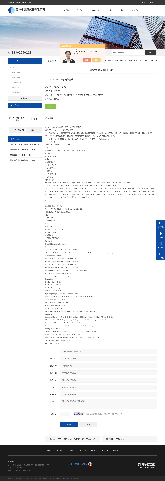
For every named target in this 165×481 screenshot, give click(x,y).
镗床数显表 (16, 92)
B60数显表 (15, 87)
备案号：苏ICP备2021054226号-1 (43, 478)
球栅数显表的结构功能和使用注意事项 (23, 160)
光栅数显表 (16, 72)
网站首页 (67, 10)
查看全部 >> (25, 98)
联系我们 (152, 2)
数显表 (15, 67)
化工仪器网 (63, 478)
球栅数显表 (16, 77)
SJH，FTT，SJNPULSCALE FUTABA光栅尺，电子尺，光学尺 (75, 439)
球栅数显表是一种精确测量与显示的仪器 (24, 150)
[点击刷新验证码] (78, 414)
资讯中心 (120, 10)
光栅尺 (33, 130)
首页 (109, 60)
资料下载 (108, 10)
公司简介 (143, 2)
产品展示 (93, 10)
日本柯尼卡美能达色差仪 (17, 131)
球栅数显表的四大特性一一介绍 (21, 155)
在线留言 (50, 107)
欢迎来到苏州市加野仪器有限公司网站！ (20, 2)
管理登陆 (70, 478)
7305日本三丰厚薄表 (116, 439)
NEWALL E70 (16, 82)
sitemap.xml (76, 478)
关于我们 (79, 10)
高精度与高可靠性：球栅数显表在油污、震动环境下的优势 (30, 144)
